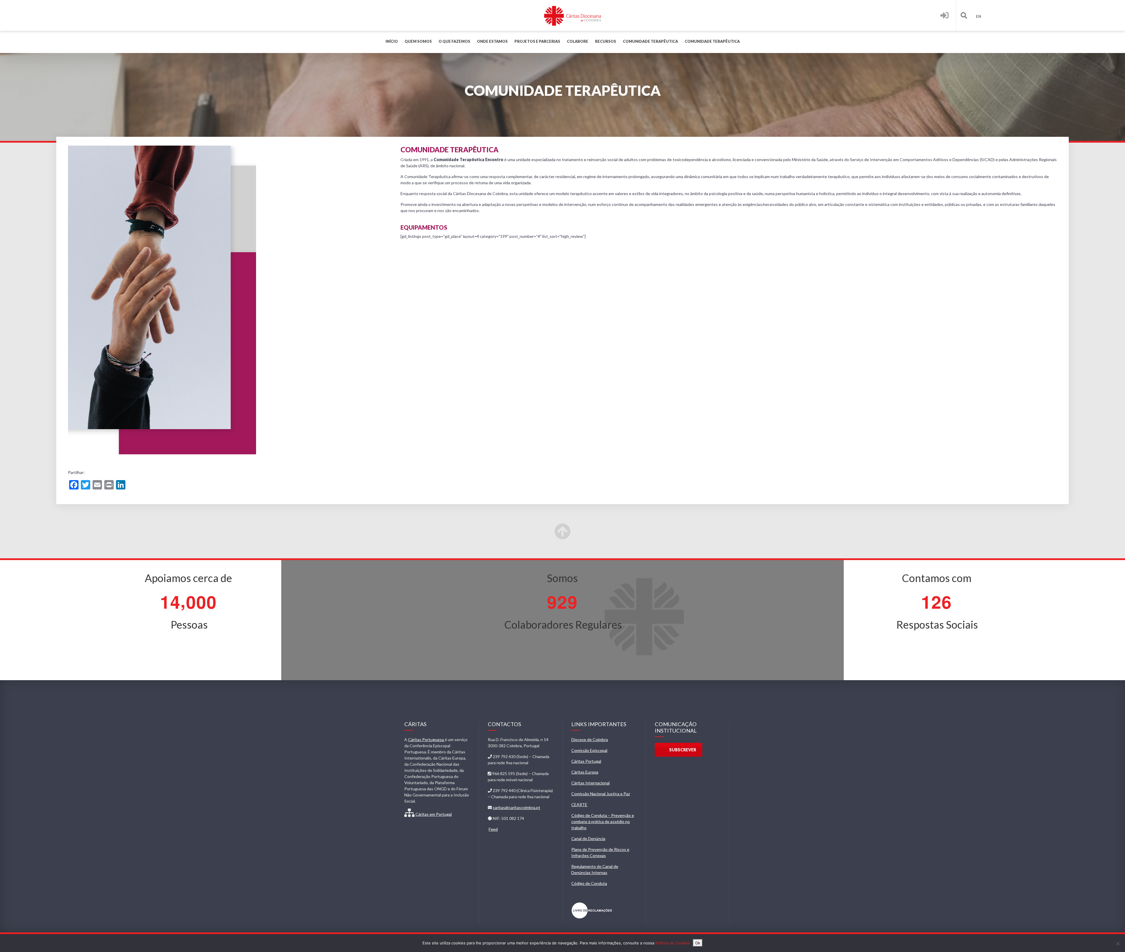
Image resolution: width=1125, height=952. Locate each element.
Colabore (577, 41)
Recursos (605, 41)
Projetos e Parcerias (537, 41)
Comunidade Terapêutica (650, 41)
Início (392, 41)
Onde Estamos (492, 41)
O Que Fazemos (454, 41)
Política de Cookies (672, 943)
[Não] (1118, 943)
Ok (697, 943)
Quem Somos (418, 41)
